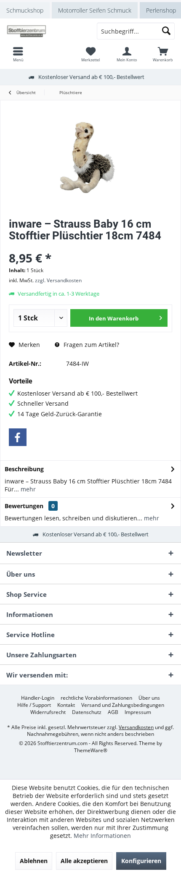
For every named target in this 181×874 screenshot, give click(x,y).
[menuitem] (163, 54)
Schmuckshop (24, 10)
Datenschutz (86, 712)
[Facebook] (18, 437)
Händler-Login (37, 698)
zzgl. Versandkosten (58, 280)
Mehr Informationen (102, 836)
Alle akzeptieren (84, 861)
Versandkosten (136, 727)
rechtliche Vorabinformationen (96, 698)
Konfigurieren (141, 861)
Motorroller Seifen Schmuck (94, 10)
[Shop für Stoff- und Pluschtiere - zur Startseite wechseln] (45, 31)
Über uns (149, 698)
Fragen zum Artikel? (90, 345)
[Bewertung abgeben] (90, 247)
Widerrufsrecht (48, 712)
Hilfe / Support (34, 705)
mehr (27, 489)
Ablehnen (34, 861)
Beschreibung (24, 469)
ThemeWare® (90, 750)
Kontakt (66, 705)
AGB (113, 712)
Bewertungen (24, 506)
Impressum (138, 712)
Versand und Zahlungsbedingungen (122, 705)
